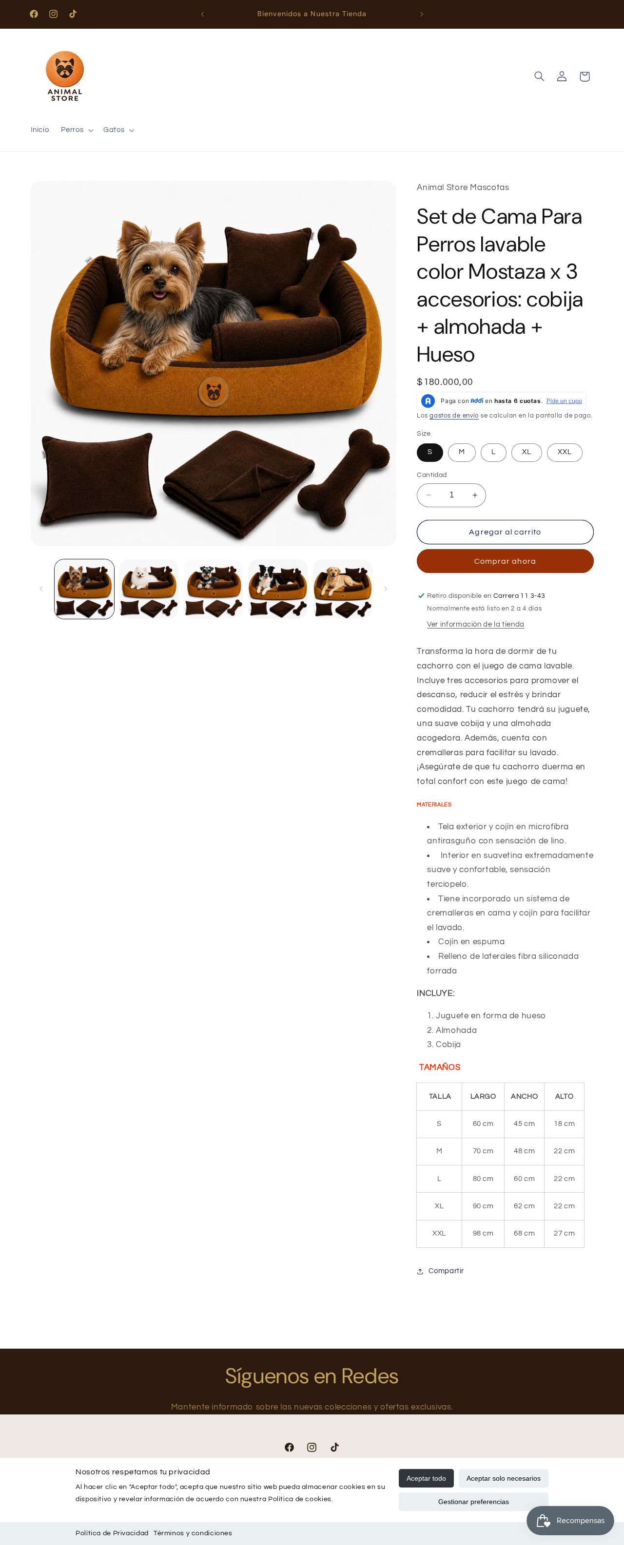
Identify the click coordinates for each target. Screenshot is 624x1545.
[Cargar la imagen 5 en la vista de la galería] (342, 589)
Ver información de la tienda (476, 624)
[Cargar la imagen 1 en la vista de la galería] (84, 589)
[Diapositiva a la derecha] (385, 589)
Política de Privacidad (112, 1533)
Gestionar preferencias (473, 1502)
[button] (76, 130)
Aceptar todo (426, 1478)
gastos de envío (454, 416)
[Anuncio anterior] (202, 14)
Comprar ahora (505, 561)
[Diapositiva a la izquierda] (41, 589)
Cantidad (432, 475)
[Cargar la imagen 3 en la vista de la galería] (213, 589)
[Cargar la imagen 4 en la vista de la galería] (278, 589)
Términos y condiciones (193, 1533)
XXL (565, 452)
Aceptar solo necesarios (504, 1478)
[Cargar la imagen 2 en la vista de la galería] (148, 589)
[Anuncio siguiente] (421, 14)
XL (526, 452)
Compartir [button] (446, 1271)
